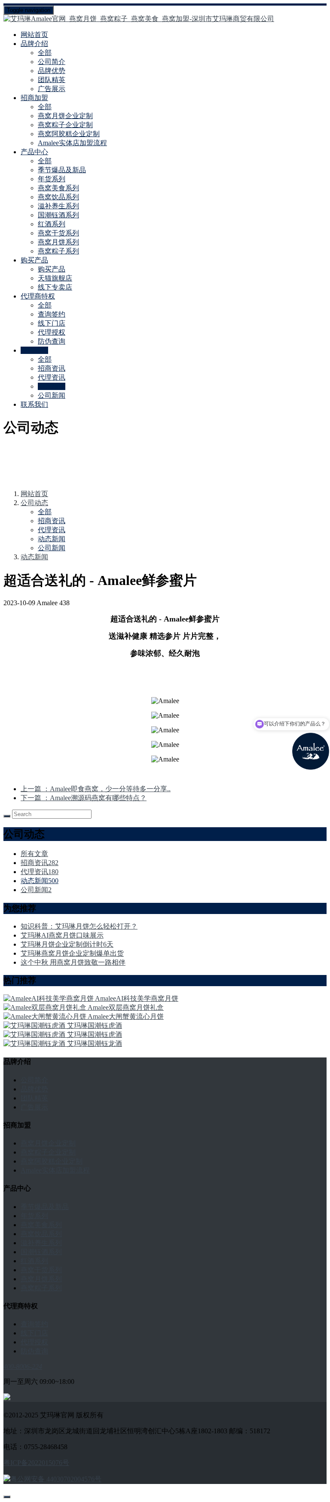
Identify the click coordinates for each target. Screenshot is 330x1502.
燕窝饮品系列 (58, 197)
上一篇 (96, 788)
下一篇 (84, 797)
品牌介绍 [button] (34, 43)
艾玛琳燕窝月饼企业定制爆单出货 (72, 953)
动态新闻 (51, 386)
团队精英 (51, 79)
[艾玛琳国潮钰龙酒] (35, 1043)
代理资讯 (51, 377)
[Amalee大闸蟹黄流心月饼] (45, 1016)
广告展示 (51, 88)
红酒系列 (51, 224)
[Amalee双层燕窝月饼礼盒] (45, 1007)
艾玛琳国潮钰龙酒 (94, 1043)
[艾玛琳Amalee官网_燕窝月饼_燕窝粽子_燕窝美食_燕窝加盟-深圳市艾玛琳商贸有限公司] (165, 19)
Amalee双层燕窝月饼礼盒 (126, 1007)
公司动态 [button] (34, 350)
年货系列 (51, 179)
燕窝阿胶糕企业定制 (69, 133)
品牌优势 (51, 70)
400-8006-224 (22, 1366)
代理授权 (51, 332)
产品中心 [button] (34, 151)
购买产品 (51, 269)
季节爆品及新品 (62, 170)
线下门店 (51, 323)
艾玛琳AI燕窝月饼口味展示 (62, 935)
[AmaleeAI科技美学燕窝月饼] (49, 998)
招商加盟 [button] (34, 97)
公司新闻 (51, 395)
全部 (45, 52)
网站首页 (34, 34)
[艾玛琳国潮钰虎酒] (35, 1025)
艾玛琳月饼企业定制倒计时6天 (67, 944)
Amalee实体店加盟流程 (72, 142)
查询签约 (51, 314)
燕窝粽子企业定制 (65, 124)
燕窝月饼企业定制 (65, 115)
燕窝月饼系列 (58, 242)
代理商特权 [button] (38, 296)
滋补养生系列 (58, 206)
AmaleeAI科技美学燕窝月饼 (136, 998)
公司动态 (34, 502)
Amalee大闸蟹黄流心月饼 (126, 1016)
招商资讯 (51, 368)
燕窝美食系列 (58, 188)
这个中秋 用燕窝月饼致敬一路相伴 (73, 962)
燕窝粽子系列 (58, 251)
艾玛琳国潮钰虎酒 (94, 1025)
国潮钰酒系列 (58, 215)
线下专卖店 (55, 287)
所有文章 (34, 853)
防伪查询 (51, 341)
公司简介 (51, 61)
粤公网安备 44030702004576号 (55, 1479)
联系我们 (34, 404)
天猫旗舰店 (55, 278)
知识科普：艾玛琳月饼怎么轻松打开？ (79, 926)
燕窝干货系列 (58, 233)
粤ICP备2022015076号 (36, 1462)
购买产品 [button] (34, 260)
